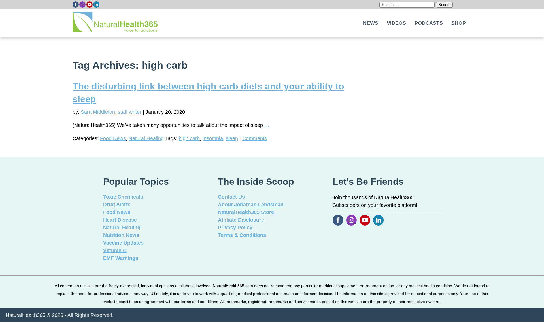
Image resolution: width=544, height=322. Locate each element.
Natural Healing (146, 138)
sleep (232, 138)
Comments (254, 138)
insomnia (213, 138)
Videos (396, 23)
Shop (458, 23)
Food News (113, 138)
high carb (189, 138)
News (370, 23)
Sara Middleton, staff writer (111, 112)
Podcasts (429, 23)
